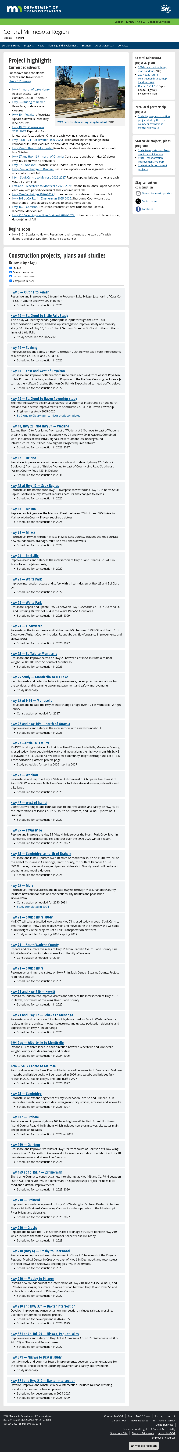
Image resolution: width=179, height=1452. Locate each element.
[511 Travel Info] (164, 9)
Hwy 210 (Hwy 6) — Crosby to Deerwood (40, 1250)
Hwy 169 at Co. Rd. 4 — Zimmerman (36, 1172)
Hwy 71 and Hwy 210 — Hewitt (33, 991)
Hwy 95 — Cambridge (26, 1093)
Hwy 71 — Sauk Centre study (32, 917)
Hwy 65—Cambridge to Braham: (33, 169)
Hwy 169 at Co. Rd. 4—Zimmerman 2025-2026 (41, 198)
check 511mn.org (20, 81)
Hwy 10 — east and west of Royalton (38, 370)
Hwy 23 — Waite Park (26, 579)
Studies (17, 268)
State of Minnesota (143, 1433)
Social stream (149, 201)
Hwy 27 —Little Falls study (30, 742)
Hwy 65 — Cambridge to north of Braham (41, 853)
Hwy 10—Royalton (24, 115)
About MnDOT (167, 1433)
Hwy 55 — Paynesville (26, 830)
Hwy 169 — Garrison (25, 1144)
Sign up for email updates (157, 193)
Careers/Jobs (119, 1420)
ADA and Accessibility (163, 1429)
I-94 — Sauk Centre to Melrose (33, 1065)
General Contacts (159, 21)
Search (118, 21)
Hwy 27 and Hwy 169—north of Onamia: (38, 156)
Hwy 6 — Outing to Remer (30, 292)
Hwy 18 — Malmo (23, 508)
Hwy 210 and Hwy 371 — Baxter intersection (43, 1306)
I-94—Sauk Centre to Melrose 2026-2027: (39, 177)
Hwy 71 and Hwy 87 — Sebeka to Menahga (42, 1014)
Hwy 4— (31, 89)
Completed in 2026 (23, 280)
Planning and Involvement (63, 45)
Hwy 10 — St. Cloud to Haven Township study (44, 398)
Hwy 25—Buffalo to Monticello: (32, 148)
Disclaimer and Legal (135, 1429)
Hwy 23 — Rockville (25, 555)
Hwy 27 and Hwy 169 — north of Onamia (40, 723)
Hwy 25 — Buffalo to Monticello (34, 653)
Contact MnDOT (113, 1416)
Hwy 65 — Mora (22, 885)
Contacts (123, 45)
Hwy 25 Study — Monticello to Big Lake (39, 676)
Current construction (24, 276)
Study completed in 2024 (33, 907)
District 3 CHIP (146, 86)
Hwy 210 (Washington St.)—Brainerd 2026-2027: (43, 215)
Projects (29, 45)
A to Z (172, 1416)
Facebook (147, 209)
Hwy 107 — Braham (25, 1117)
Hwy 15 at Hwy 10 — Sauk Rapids (35, 485)
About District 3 (104, 45)
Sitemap (159, 1416)
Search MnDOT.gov (139, 1416)
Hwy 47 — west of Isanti (29, 802)
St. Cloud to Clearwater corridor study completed (48, 416)
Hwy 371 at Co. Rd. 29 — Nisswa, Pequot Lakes (45, 1333)
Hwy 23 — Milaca (23, 532)
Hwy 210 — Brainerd (25, 1199)
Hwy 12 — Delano (23, 457)
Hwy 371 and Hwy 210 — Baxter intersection (43, 1380)
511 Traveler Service (164, 1420)
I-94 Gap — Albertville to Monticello (37, 1042)
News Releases (139, 1420)
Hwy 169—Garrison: (25, 207)
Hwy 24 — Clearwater (26, 625)
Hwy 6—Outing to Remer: (28, 102)
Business (86, 45)
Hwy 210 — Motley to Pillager (32, 1278)
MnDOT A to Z (135, 21)
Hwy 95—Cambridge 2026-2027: (33, 194)
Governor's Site (118, 1433)
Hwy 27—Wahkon (23, 165)
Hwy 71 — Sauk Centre (27, 968)
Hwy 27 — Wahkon (24, 774)
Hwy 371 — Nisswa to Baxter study (36, 1357)
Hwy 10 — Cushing (24, 347)
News (41, 45)
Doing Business (164, 1424)
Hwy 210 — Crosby (24, 1227)
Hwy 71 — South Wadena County (35, 944)
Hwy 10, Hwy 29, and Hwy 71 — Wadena (40, 426)
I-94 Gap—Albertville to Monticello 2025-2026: (42, 186)
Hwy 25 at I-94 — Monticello (31, 700)
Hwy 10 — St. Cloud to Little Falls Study (39, 315)
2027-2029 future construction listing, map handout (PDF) (152, 78)
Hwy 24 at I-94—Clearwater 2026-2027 (37, 140)
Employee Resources (164, 1437)
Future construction (23, 272)
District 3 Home (11, 45)
